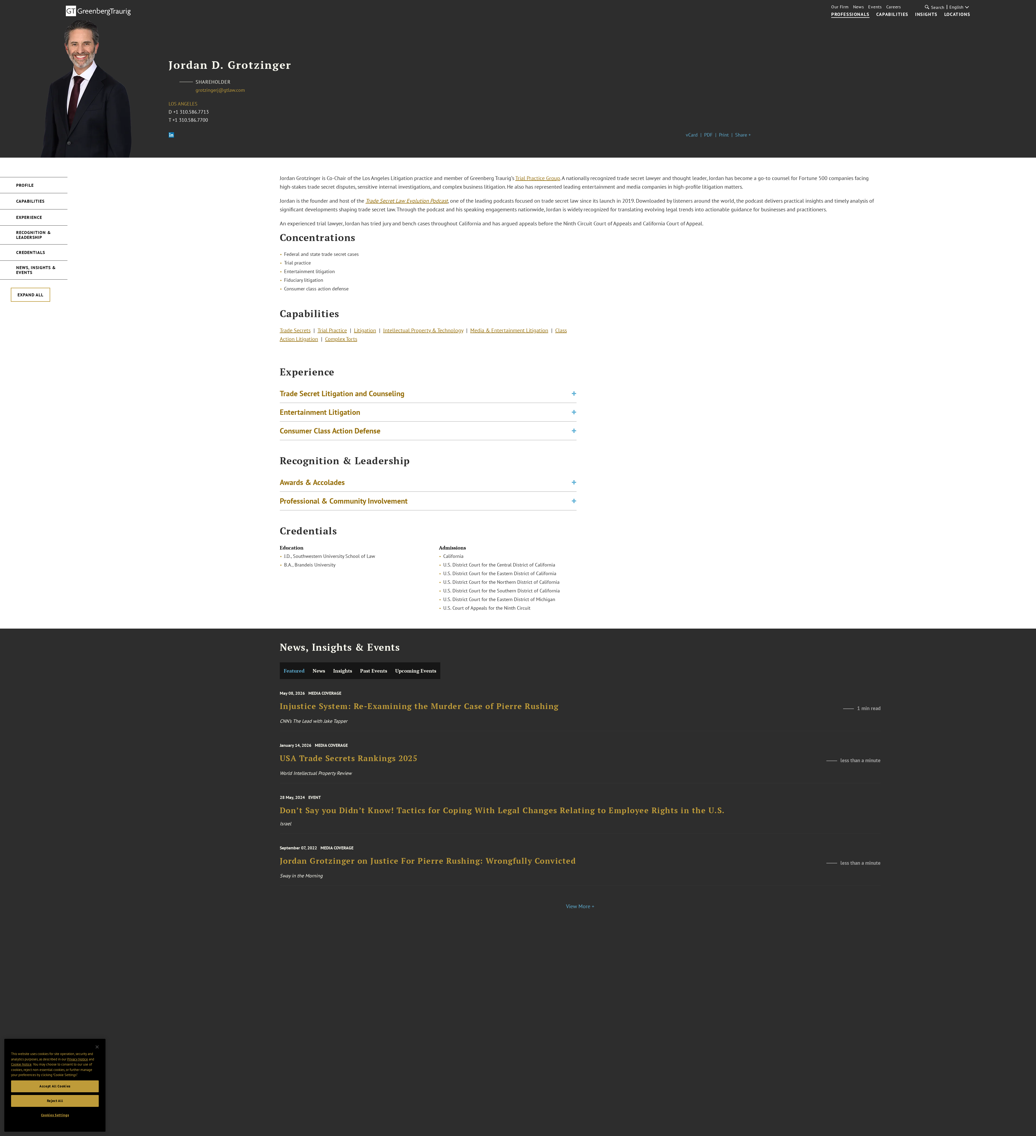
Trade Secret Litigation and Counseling (342, 393)
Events (875, 6)
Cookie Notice (21, 1064)
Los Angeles (183, 104)
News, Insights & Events (36, 270)
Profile (25, 185)
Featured (294, 670)
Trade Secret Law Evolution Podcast (407, 200)
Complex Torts (341, 339)
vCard (692, 135)
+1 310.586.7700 (190, 120)
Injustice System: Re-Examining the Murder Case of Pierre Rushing (419, 706)
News (858, 6)
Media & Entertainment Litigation (509, 330)
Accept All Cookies (54, 1086)
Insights (926, 14)
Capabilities (892, 14)
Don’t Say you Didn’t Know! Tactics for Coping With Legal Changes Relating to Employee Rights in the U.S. (502, 810)
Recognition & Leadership (33, 235)
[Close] (97, 1047)
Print (724, 135)
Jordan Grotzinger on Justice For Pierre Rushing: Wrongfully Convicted (428, 861)
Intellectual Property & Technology (423, 330)
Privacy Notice (77, 1059)
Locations (957, 14)
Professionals (850, 14)
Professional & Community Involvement (344, 501)
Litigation (365, 330)
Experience (29, 217)
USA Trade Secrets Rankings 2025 (349, 758)
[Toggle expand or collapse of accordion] (574, 393)
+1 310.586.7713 (191, 112)
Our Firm (840, 6)
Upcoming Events (415, 670)
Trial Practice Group (537, 178)
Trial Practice (332, 330)
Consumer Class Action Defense (330, 431)
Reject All (55, 1100)
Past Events (373, 670)
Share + (743, 135)
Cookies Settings (55, 1115)
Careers (893, 6)
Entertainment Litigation (320, 412)
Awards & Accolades (312, 482)
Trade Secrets (295, 330)
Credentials (30, 252)
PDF (708, 135)
